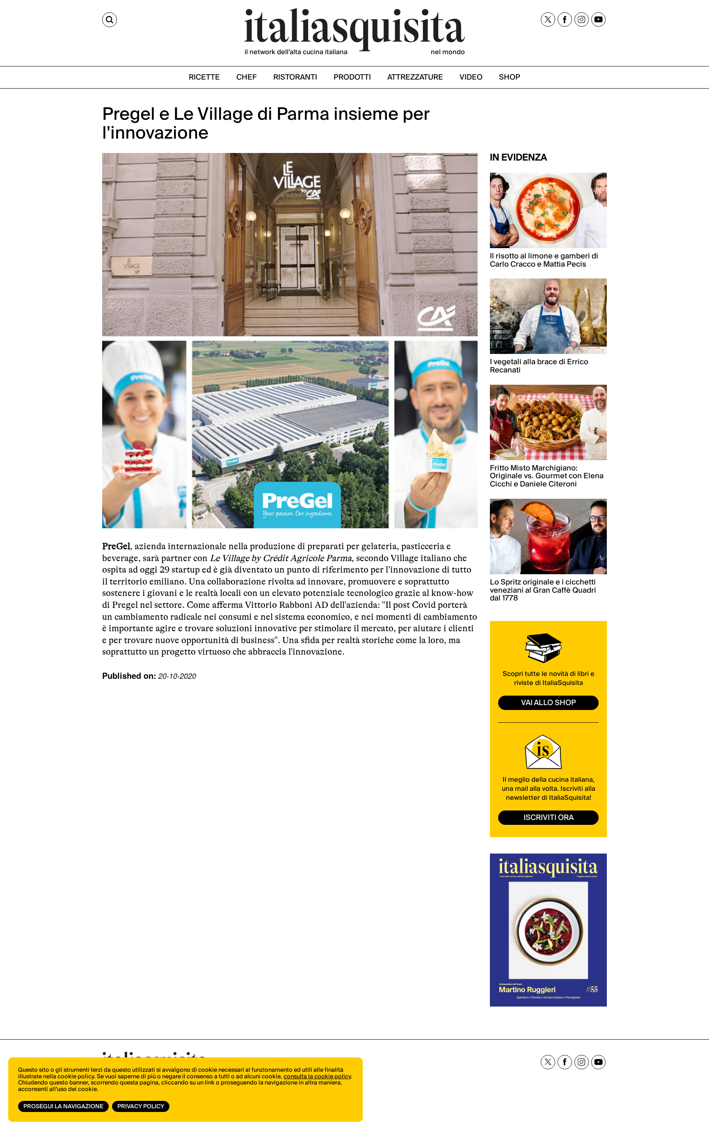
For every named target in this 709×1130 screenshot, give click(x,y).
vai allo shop (548, 702)
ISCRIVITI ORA (549, 817)
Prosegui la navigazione (63, 1107)
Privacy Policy (140, 1107)
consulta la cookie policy (317, 1077)
